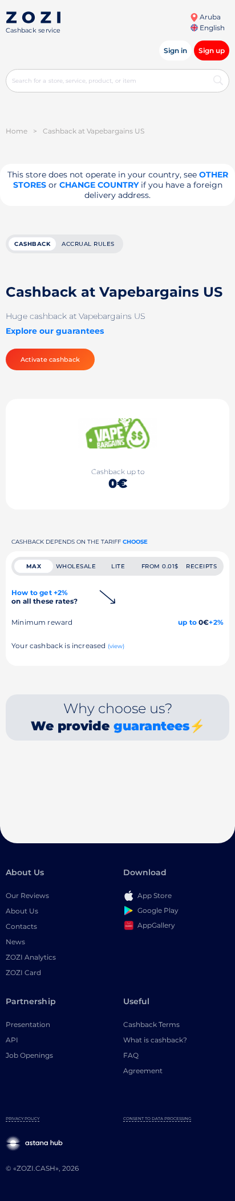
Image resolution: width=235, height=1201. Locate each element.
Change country (99, 185)
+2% (216, 622)
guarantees (151, 726)
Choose (135, 541)
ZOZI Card (23, 972)
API (12, 1040)
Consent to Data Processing (157, 1118)
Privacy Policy (22, 1118)
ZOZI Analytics (31, 957)
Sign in (175, 50)
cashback (32, 244)
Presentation (28, 1024)
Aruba (209, 17)
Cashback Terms (151, 1024)
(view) (116, 646)
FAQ (131, 1055)
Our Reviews (27, 895)
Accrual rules (88, 244)
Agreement (143, 1070)
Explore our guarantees (55, 331)
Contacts (21, 926)
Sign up (211, 50)
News (15, 941)
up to (187, 622)
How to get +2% (44, 596)
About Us (22, 911)
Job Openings (29, 1055)
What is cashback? (155, 1040)
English (211, 27)
